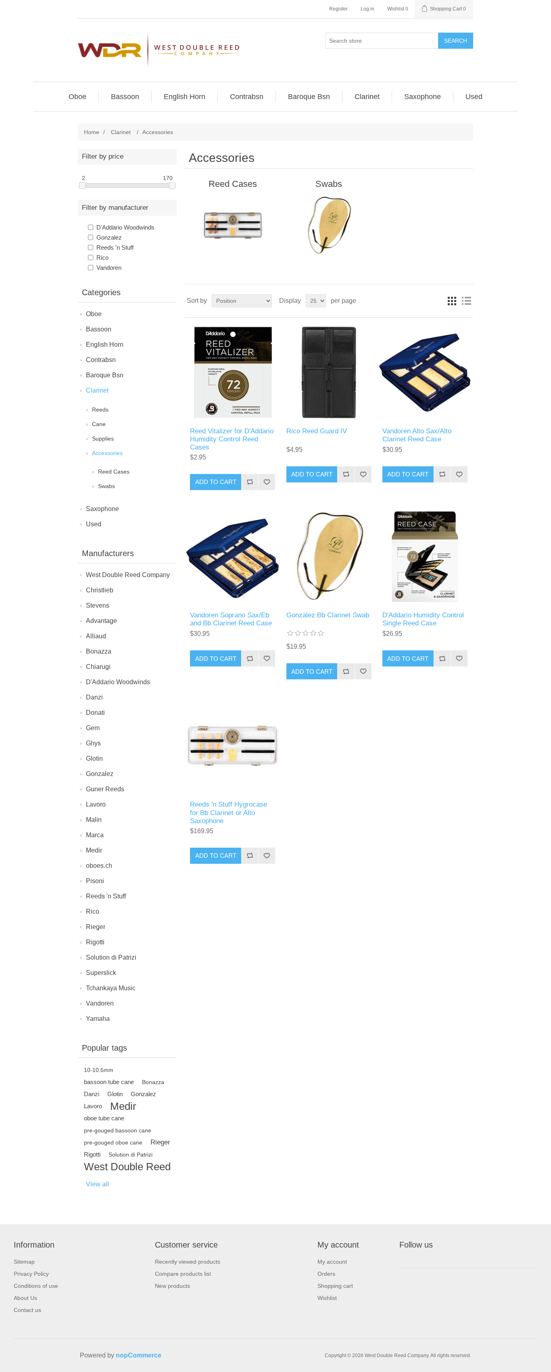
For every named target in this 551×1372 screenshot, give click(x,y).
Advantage (101, 620)
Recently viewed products (187, 1261)
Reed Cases (113, 471)
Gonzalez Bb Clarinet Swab (327, 615)
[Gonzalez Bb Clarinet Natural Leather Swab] (329, 556)
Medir (94, 850)
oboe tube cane (104, 1118)
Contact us (27, 1310)
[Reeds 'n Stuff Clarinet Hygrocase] (232, 746)
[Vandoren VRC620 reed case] (425, 372)
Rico (102, 257)
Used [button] (473, 97)
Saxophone (102, 508)
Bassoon (98, 329)
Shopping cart (335, 1286)
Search (455, 40)
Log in (367, 9)
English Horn (104, 344)
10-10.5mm (98, 1070)
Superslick (101, 972)
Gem (93, 727)
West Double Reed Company (128, 574)
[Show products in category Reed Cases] (232, 225)
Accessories (107, 453)
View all (97, 1184)
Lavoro (96, 804)
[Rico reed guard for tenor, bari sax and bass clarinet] (329, 372)
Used (93, 524)
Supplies (103, 438)
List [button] (466, 300)
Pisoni (95, 880)
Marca (95, 835)
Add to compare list (249, 482)
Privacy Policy (31, 1274)
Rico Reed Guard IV (316, 431)
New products (172, 1286)
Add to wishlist (266, 482)
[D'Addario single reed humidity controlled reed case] (425, 556)
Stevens (97, 605)
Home (91, 132)
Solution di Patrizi (111, 957)
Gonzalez (109, 237)
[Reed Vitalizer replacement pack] (232, 372)
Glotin (94, 758)
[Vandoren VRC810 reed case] (232, 556)
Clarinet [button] (367, 97)
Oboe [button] (77, 97)
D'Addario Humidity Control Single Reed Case (423, 619)
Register (338, 9)
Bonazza (98, 651)
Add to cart (215, 481)
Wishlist (327, 1298)
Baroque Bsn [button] (309, 97)
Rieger (95, 926)
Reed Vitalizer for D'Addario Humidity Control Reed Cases (231, 439)
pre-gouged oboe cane (113, 1142)
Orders (326, 1274)
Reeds (100, 409)
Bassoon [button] (125, 97)
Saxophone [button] (422, 97)
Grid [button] (452, 300)
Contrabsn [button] (246, 97)
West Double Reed (127, 1166)
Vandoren (108, 267)
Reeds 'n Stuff (115, 247)
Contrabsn (101, 359)
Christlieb (99, 590)
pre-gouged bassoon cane (117, 1130)
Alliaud (96, 636)
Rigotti (95, 942)
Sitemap (24, 1261)
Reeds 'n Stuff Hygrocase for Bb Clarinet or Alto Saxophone (228, 813)
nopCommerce (138, 1355)
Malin (94, 819)
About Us (25, 1298)
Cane (99, 424)
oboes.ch (99, 865)
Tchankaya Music (111, 988)
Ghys (93, 743)
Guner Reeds (105, 789)
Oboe (94, 313)
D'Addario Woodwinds (125, 227)
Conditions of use (36, 1286)
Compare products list (183, 1274)
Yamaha (98, 1018)
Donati (95, 712)
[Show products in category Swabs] (329, 225)
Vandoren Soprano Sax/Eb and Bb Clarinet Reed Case (231, 619)
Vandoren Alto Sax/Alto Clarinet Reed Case (416, 435)
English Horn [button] (184, 97)
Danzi (94, 697)
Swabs (106, 486)
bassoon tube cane (109, 1081)
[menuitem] (77, 97)
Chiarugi (98, 666)
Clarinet (97, 390)
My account (332, 1261)
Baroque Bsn (104, 375)
